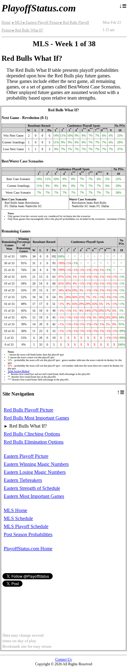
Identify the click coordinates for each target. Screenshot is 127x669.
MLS (17, 22)
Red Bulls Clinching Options (32, 434)
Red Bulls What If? (27, 30)
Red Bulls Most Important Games (36, 418)
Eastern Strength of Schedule (32, 488)
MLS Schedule (18, 518)
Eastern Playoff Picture (41, 22)
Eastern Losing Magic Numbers (35, 472)
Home (6, 22)
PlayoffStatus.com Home (28, 548)
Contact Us (63, 659)
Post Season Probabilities (28, 534)
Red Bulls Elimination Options (33, 442)
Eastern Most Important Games (34, 496)
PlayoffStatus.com (39, 8)
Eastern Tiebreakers (23, 480)
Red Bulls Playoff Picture (28, 409)
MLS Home (15, 510)
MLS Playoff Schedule (26, 526)
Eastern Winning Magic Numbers (36, 464)
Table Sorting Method (18, 371)
